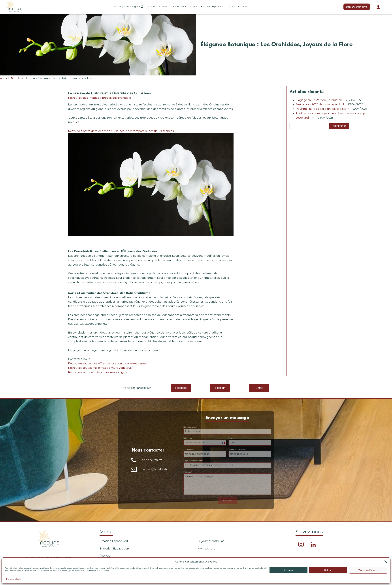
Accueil (4, 78)
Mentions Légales (13, 579)
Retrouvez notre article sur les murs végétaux (99, 372)
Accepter (288, 570)
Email (259, 387)
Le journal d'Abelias (211, 541)
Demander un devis (356, 7)
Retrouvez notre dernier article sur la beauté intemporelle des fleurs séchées (121, 131)
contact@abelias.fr (154, 469)
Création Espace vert (114, 541)
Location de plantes (158, 6)
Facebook (181, 387)
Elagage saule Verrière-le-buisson (319, 100)
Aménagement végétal (127, 6)
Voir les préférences (368, 570)
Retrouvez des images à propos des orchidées (100, 97)
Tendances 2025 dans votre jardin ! (320, 104)
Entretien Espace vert (213, 6)
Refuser (328, 570)
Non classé (17, 78)
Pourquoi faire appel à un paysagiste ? (322, 109)
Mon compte (206, 548)
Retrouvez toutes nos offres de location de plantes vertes (107, 363)
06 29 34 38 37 (152, 460)
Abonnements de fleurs (185, 6)
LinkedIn (220, 387)
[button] (385, 561)
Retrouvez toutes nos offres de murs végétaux (100, 367)
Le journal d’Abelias (238, 6)
